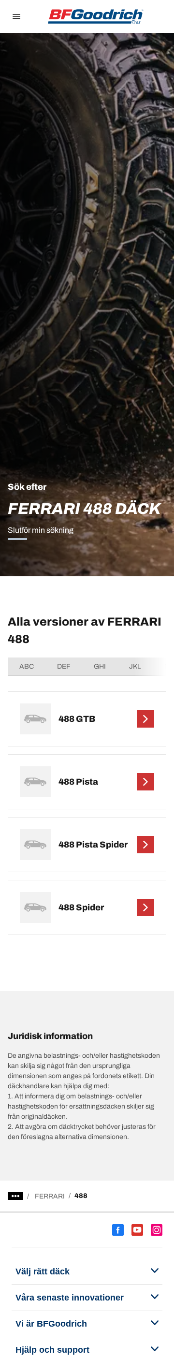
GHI (100, 666)
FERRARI (50, 1196)
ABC (26, 666)
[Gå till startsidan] (96, 16)
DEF (64, 666)
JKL (135, 666)
